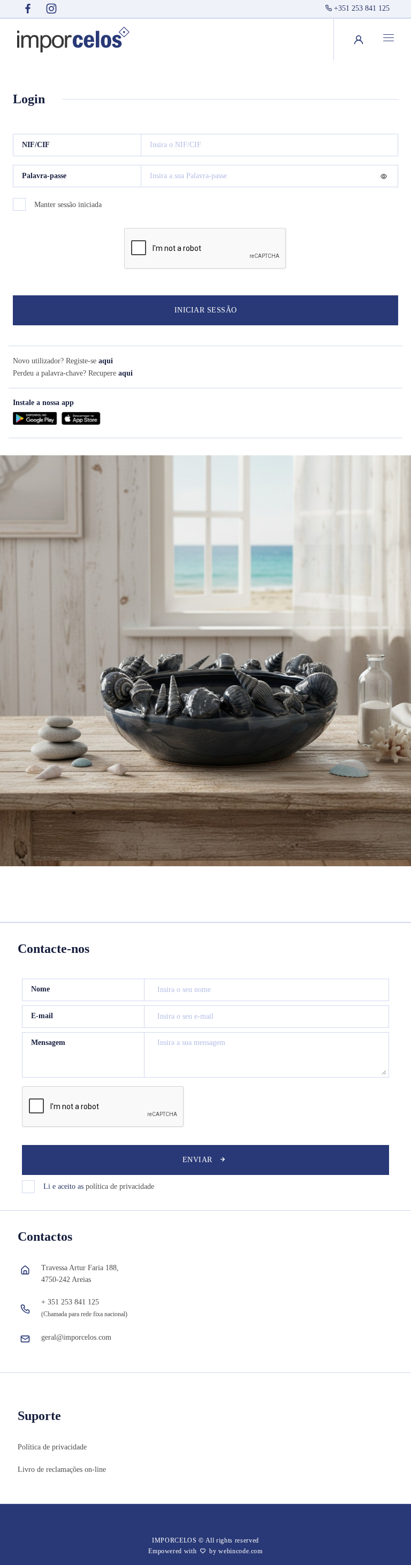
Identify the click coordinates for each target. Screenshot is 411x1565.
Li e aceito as (98, 1186)
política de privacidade (120, 1186)
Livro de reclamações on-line (62, 1469)
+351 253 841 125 (362, 8)
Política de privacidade (52, 1447)
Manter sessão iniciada (68, 205)
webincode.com (240, 1551)
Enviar (197, 1160)
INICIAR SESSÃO (205, 310)
